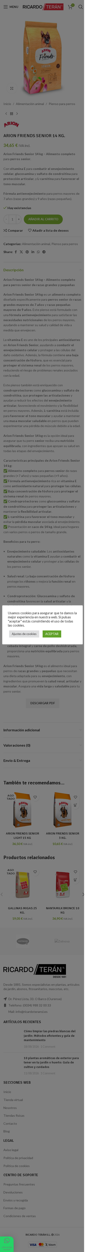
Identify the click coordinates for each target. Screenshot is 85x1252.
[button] (7, 1244)
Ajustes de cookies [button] (24, 634)
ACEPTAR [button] (51, 634)
